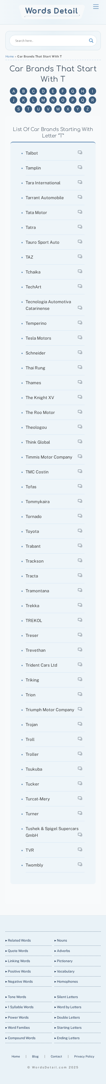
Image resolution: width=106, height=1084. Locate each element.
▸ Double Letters (67, 1017)
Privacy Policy (84, 1056)
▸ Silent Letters (66, 997)
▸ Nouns (60, 940)
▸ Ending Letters (67, 1038)
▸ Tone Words (15, 997)
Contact (57, 1056)
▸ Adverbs (62, 951)
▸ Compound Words (20, 1038)
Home (9, 56)
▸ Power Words (17, 1017)
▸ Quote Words (16, 951)
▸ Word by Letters (67, 1007)
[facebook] (47, 923)
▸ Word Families (17, 1028)
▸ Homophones (66, 981)
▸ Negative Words (19, 981)
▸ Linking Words (17, 961)
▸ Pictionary (63, 961)
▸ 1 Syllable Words (19, 1007)
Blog (35, 1056)
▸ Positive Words (18, 971)
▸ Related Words (18, 940)
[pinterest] (70, 923)
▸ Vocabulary (64, 971)
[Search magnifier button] (91, 40)
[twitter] (35, 923)
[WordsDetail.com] (52, 18)
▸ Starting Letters (68, 1028)
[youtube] (58, 923)
